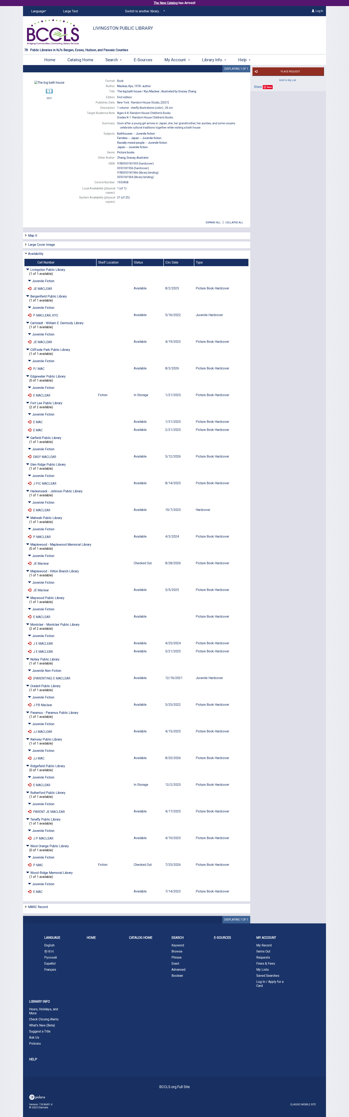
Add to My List (287, 80)
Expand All (213, 222)
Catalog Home (80, 59)
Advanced (178, 969)
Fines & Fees (265, 963)
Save (269, 87)
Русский (50, 957)
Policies (35, 1043)
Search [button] (112, 59)
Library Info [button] (212, 59)
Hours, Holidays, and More (43, 1011)
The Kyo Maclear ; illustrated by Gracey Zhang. (157, 91)
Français (50, 969)
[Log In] (313, 11)
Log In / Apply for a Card (270, 984)
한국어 (49, 951)
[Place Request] (29, 289)
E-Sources (143, 59)
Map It (32, 235)
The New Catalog (166, 3)
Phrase (176, 957)
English (49, 945)
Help (33, 1059)
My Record (264, 945)
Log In (319, 11)
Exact (175, 963)
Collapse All (234, 222)
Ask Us (34, 1037)
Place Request (290, 71)
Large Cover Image (41, 245)
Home (49, 59)
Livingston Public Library (123, 28)
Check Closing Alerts (44, 1019)
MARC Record (38, 907)
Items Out (263, 951)
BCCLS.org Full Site (174, 1087)
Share (258, 87)
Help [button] (243, 59)
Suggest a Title (39, 1031)
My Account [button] (175, 59)
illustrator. (133, 157)
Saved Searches (267, 976)
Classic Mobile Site (303, 1104)
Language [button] (52, 938)
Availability (35, 254)
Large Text (70, 11)
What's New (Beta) (42, 1025)
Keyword (177, 945)
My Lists (262, 969)
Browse (176, 951)
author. (134, 86)
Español (50, 963)
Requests (263, 957)
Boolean (177, 976)
